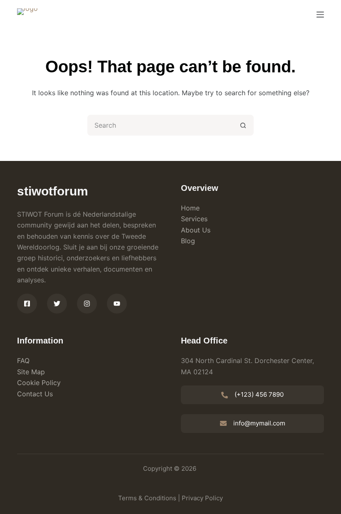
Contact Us (35, 394)
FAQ (23, 360)
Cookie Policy (39, 382)
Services (194, 219)
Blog (188, 241)
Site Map (31, 372)
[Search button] (243, 125)
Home (190, 208)
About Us (195, 230)
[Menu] (320, 14)
